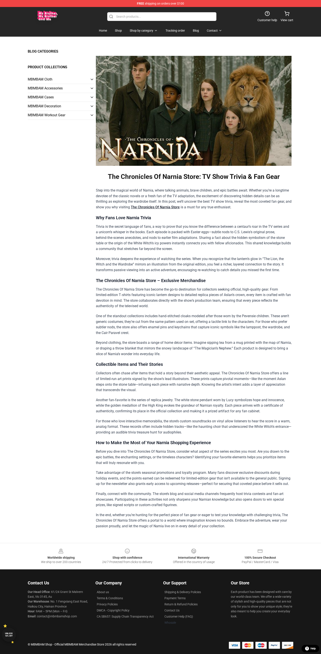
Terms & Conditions (110, 598)
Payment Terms (175, 598)
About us (103, 592)
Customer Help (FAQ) (178, 616)
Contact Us (171, 610)
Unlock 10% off (9, 634)
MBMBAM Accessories (45, 88)
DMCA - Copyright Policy (113, 610)
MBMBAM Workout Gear (46, 115)
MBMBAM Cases (41, 97)
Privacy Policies (107, 604)
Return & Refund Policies (181, 604)
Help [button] (313, 648)
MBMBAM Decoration (44, 106)
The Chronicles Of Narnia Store (155, 207)
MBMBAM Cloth (40, 79)
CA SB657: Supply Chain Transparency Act (125, 616)
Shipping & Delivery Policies (182, 592)
